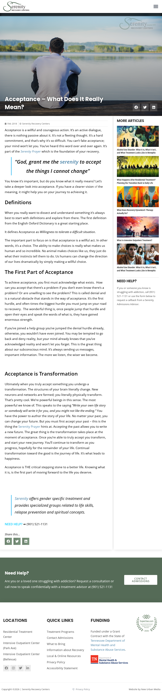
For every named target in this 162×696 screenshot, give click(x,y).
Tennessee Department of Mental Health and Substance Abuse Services (108, 645)
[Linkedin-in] (28, 668)
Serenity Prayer (29, 426)
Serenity (21, 498)
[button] (156, 6)
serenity (69, 161)
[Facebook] (6, 668)
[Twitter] (20, 668)
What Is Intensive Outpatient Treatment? (134, 240)
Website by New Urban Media (144, 689)
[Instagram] (13, 668)
